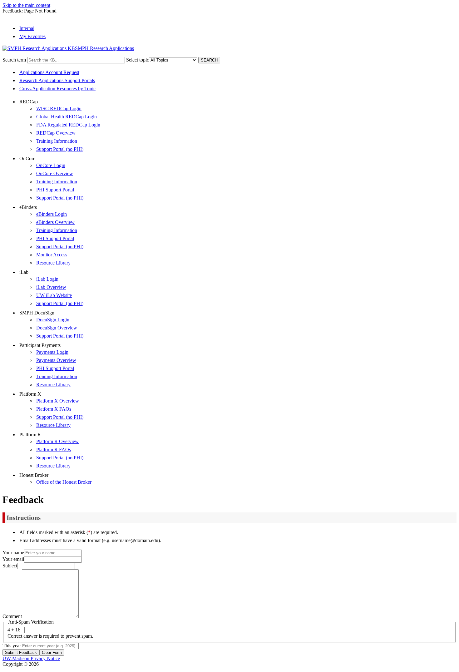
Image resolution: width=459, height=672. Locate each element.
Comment (12, 616)
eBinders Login (51, 214)
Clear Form (52, 652)
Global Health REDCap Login (66, 116)
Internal (26, 28)
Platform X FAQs (53, 409)
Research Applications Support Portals (57, 80)
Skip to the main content (26, 5)
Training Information (56, 141)
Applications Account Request (49, 72)
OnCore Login (50, 165)
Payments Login (52, 352)
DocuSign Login (52, 319)
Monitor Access (51, 254)
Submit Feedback (21, 652)
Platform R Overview (57, 441)
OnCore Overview (54, 173)
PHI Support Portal (55, 189)
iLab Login (47, 279)
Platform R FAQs (53, 449)
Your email (13, 559)
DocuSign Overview (56, 327)
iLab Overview (51, 287)
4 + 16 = (15, 629)
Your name (13, 552)
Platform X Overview (57, 400)
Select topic (137, 59)
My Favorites (32, 36)
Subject (9, 565)
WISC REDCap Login (58, 108)
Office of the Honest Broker (63, 482)
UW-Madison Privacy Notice (31, 658)
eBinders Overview (55, 222)
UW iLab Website (54, 295)
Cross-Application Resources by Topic (57, 88)
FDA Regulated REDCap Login (68, 124)
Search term (14, 59)
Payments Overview (56, 360)
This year (11, 645)
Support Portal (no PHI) (59, 149)
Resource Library (53, 262)
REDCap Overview (56, 133)
